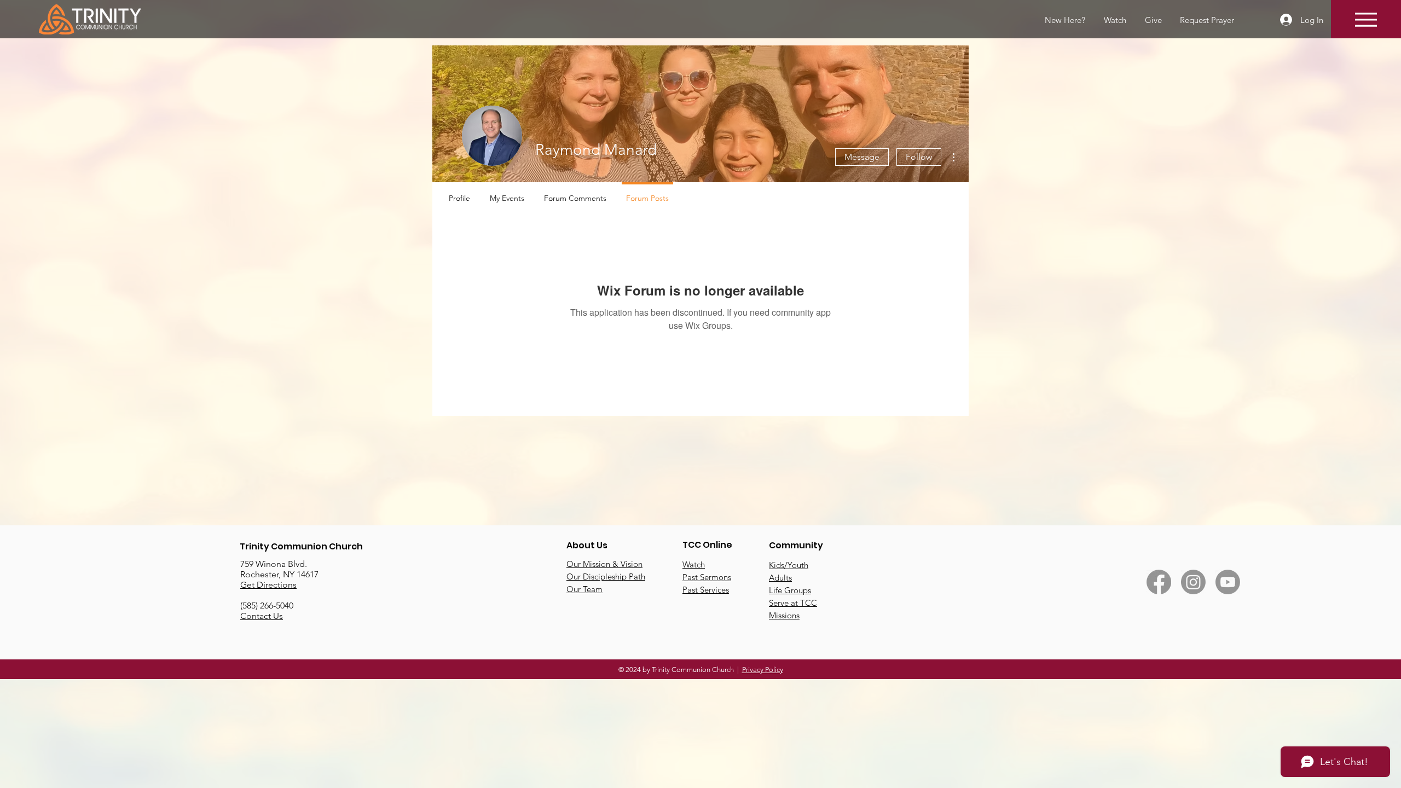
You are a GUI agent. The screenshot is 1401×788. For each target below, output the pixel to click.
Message (861, 157)
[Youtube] (1227, 582)
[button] (1206, 20)
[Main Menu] (1366, 19)
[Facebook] (1159, 582)
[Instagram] (1193, 582)
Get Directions (268, 585)
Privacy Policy (762, 669)
